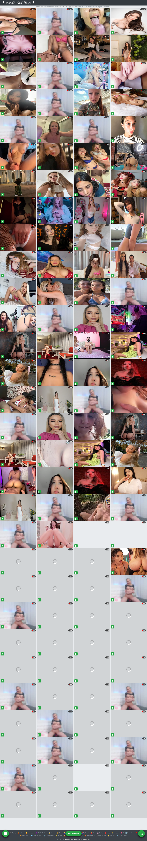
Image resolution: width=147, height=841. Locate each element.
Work (72, 839)
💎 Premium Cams (36, 835)
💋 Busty (107, 833)
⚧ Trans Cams (24, 835)
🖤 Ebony (13, 833)
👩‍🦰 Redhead (85, 833)
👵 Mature (52, 833)
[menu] (5, 833)
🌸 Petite (100, 833)
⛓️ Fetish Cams (49, 835)
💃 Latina (21, 833)
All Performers (83, 839)
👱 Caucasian (29, 833)
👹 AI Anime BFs (89, 835)
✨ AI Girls (58, 835)
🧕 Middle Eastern (41, 833)
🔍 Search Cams (122, 835)
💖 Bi (122, 833)
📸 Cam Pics (111, 835)
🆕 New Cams (129, 833)
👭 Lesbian (115, 833)
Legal (89, 839)
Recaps (76, 839)
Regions (67, 839)
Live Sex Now (73, 833)
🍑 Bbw (93, 833)
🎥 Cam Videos (101, 835)
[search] (141, 833)
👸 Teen (59, 833)
